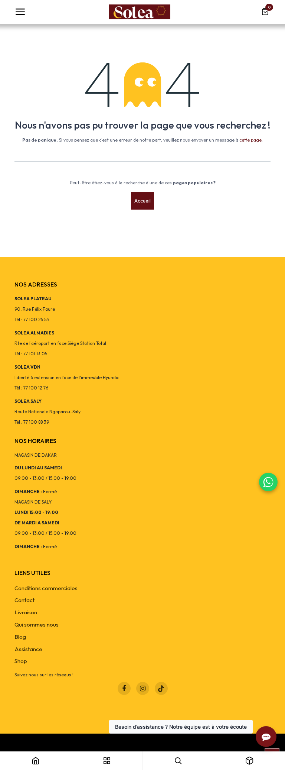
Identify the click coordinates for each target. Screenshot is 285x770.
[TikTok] (161, 688)
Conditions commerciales (46, 588)
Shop (20, 660)
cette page (250, 140)
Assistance (28, 649)
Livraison (25, 612)
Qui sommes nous (36, 624)
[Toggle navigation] (20, 11)
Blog (20, 636)
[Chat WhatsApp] (268, 482)
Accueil (142, 200)
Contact (24, 600)
